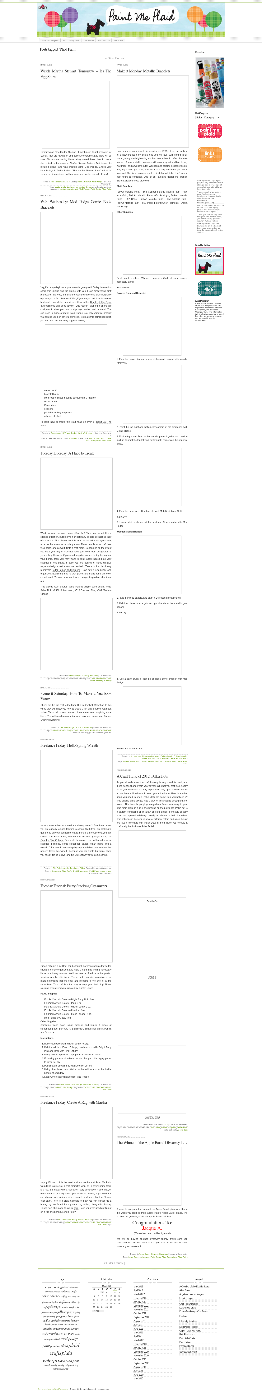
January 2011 (139, 1347)
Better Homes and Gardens (66, 570)
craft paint (53, 1302)
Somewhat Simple (188, 1351)
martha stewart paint (69, 189)
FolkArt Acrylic (167, 756)
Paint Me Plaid (133, 19)
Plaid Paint (106, 189)
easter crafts (60, 187)
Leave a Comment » (179, 758)
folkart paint (55, 871)
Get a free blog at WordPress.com (53, 1389)
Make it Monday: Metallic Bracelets (143, 71)
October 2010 (139, 1359)
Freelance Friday (77, 868)
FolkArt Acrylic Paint (132, 761)
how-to (73, 1324)
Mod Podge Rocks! (188, 1326)
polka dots (183, 1130)
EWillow (183, 1316)
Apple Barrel (144, 1254)
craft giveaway (67, 1296)
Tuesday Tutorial (90, 1084)
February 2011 (140, 1344)
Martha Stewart (84, 182)
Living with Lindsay (101, 1204)
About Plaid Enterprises (49, 40)
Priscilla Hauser (186, 1346)
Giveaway (163, 1254)
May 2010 (138, 1378)
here (57, 847)
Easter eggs (72, 187)
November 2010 (140, 1355)
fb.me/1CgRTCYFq (205, 202)
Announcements (58, 182)
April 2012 (138, 1290)
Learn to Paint (89, 40)
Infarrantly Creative (188, 1321)
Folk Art (60, 1307)
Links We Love (104, 40)
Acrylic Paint (51, 1287)
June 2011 (138, 1328)
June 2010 (138, 1374)
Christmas (56, 1291)
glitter (76, 1316)
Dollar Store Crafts (187, 1307)
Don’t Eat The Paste (100, 302)
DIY (68, 182)
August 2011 (139, 1321)
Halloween (48, 1320)
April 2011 (138, 1336)
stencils (47, 1365)
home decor (64, 1324)
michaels (57, 1339)
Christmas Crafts (68, 1291)
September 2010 (141, 1363)
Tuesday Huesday (90, 675)
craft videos (56, 730)
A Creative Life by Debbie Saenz (194, 1286)
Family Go (152, 901)
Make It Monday (149, 758)
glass (58, 1316)
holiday (74, 1320)
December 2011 (140, 1305)
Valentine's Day (71, 1365)
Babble (152, 977)
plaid (64, 1345)
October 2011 (139, 1313)
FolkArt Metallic (180, 756)
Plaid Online (184, 1342)
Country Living (152, 1117)
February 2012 (140, 1298)
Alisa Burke (184, 1290)
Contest (154, 1254)
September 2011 (141, 1317)
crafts (61, 1301)
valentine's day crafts (60, 1368)
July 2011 (137, 1324)
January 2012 (139, 1301)
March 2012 (139, 1294)
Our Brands (118, 40)
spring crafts (105, 871)
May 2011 (138, 1332)
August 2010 (139, 1367)
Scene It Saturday (84, 727)
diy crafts (73, 438)
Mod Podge (97, 182)
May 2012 (138, 1286)
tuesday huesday (103, 681)
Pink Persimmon (187, 1334)
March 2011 (138, 1340)
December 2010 (140, 1351)
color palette (50, 1295)
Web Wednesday (85, 433)
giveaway (145, 1257)
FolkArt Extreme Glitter (49, 1312)
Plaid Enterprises (93, 440)
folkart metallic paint (150, 761)
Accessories (136, 756)
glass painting (66, 1316)
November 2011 (140, 1309)
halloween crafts (62, 1320)
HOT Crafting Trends (71, 40)
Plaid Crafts (96, 189)
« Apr (96, 1311)
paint (46, 1345)
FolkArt (58, 1087)
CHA (51, 1291)
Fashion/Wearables (150, 756)
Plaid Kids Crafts (187, 1338)
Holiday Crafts (51, 1324)
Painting (55, 1346)
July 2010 (138, 1370)
